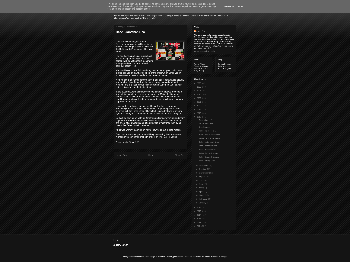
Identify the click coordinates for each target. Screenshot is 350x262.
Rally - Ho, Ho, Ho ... (207, 131)
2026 (199, 83)
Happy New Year (206, 123)
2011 (199, 226)
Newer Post (121, 155)
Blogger (224, 257)
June (201, 184)
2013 (199, 219)
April (201, 191)
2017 (199, 117)
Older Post (180, 155)
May (201, 188)
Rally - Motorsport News (209, 142)
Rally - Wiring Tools (207, 161)
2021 (199, 102)
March (202, 195)
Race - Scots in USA (207, 149)
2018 (199, 113)
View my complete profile (204, 51)
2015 (199, 211)
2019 (199, 109)
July (201, 180)
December (204, 120)
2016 (199, 207)
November (204, 165)
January (203, 203)
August (202, 177)
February (203, 199)
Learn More (228, 6)
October (203, 169)
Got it (240, 6)
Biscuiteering (204, 127)
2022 (199, 98)
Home (151, 155)
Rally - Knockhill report (208, 153)
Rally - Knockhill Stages (209, 157)
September (204, 173)
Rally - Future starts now (209, 134)
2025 (199, 87)
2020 (199, 106)
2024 (199, 91)
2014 (199, 215)
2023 (199, 94)
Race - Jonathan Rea (208, 146)
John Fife (200, 31)
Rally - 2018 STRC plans (209, 138)
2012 (199, 222)
